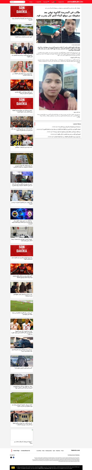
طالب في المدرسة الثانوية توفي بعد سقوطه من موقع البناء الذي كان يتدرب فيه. (62, 8)
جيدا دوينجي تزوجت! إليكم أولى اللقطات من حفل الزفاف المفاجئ (63, 136)
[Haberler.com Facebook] (13, 458)
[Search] (24, 1)
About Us (27, 450)
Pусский (45, 1)
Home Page (16, 450)
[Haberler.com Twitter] (11, 458)
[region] (46, 467)
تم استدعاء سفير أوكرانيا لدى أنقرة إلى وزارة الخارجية (65, 126)
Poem (62, 450)
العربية (53, 1)
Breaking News (49, 450)
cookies (41, 466)
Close (13, 467)
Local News (39, 450)
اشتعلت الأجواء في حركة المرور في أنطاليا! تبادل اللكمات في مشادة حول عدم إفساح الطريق (58, 129)
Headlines (58, 450)
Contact (23, 450)
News (43, 450)
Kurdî (38, 1)
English (60, 1)
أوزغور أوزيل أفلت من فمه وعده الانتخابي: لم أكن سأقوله (65, 134)
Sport (54, 450)
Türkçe (31, 1)
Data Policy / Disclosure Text (45, 468)
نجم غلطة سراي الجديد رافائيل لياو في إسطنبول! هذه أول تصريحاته (63, 131)
